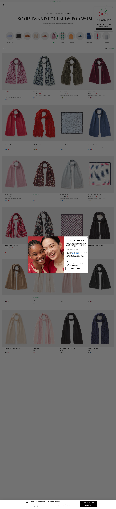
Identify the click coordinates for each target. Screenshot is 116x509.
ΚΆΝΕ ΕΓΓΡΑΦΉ (76, 268)
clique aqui (38, 506)
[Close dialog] (87, 238)
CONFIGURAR (88, 505)
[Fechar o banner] (99, 501)
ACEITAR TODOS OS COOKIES (88, 502)
